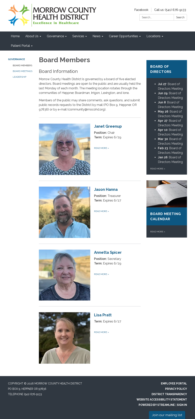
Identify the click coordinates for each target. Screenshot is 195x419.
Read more (157, 168)
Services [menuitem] (78, 36)
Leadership (19, 77)
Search (180, 17)
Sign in (182, 404)
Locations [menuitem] (153, 36)
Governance (16, 59)
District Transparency (169, 394)
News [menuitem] (97, 36)
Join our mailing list (167, 415)
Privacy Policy (176, 388)
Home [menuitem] (15, 36)
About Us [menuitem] (31, 36)
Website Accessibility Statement (162, 399)
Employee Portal (174, 383)
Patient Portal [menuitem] (20, 46)
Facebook (141, 10)
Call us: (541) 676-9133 (170, 10)
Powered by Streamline (157, 404)
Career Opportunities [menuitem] (123, 36)
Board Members (22, 65)
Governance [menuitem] (55, 36)
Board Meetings (22, 71)
